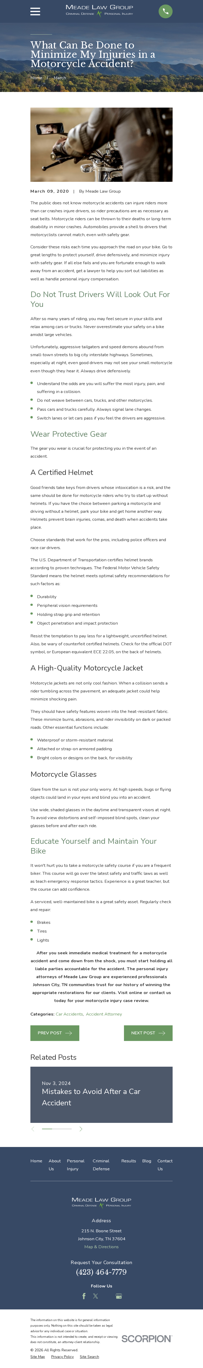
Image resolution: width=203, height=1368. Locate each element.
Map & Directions (101, 1247)
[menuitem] (37, 1356)
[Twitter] (96, 1296)
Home (36, 1161)
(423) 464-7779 (101, 1272)
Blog (146, 1161)
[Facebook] (84, 1296)
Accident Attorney (104, 1014)
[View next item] (81, 1129)
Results (128, 1161)
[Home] (99, 11)
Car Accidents (69, 1014)
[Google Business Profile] (119, 1296)
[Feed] (107, 1296)
